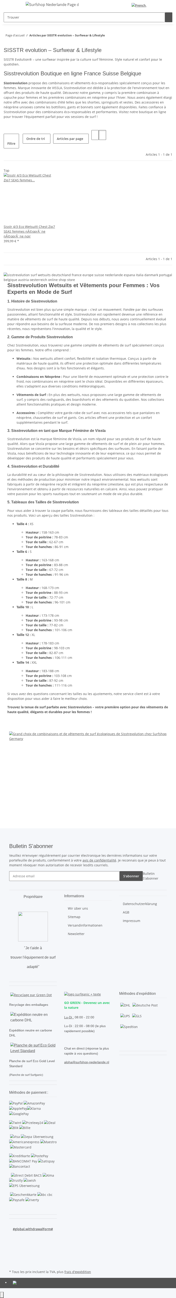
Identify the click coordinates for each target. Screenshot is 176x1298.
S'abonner (131, 876)
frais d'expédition (77, 1272)
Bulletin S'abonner (150, 876)
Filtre (11, 143)
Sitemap (74, 917)
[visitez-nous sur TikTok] (12, 1257)
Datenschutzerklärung (140, 904)
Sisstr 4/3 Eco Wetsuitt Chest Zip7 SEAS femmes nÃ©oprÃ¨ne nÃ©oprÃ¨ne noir (29, 231)
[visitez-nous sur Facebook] (12, 1236)
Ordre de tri (35, 138)
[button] (156, 5)
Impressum (131, 921)
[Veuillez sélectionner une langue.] (140, 5)
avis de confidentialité (99, 860)
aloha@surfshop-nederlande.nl (86, 1062)
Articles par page (70, 138)
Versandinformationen (85, 925)
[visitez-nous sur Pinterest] (12, 1247)
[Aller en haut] (2, 1295)
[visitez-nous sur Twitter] (12, 1241)
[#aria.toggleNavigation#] (15, 5)
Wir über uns (78, 908)
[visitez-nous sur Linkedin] (12, 1263)
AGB (126, 912)
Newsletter (76, 934)
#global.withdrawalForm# (33, 1229)
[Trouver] (168, 17)
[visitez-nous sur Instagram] (12, 1252)
